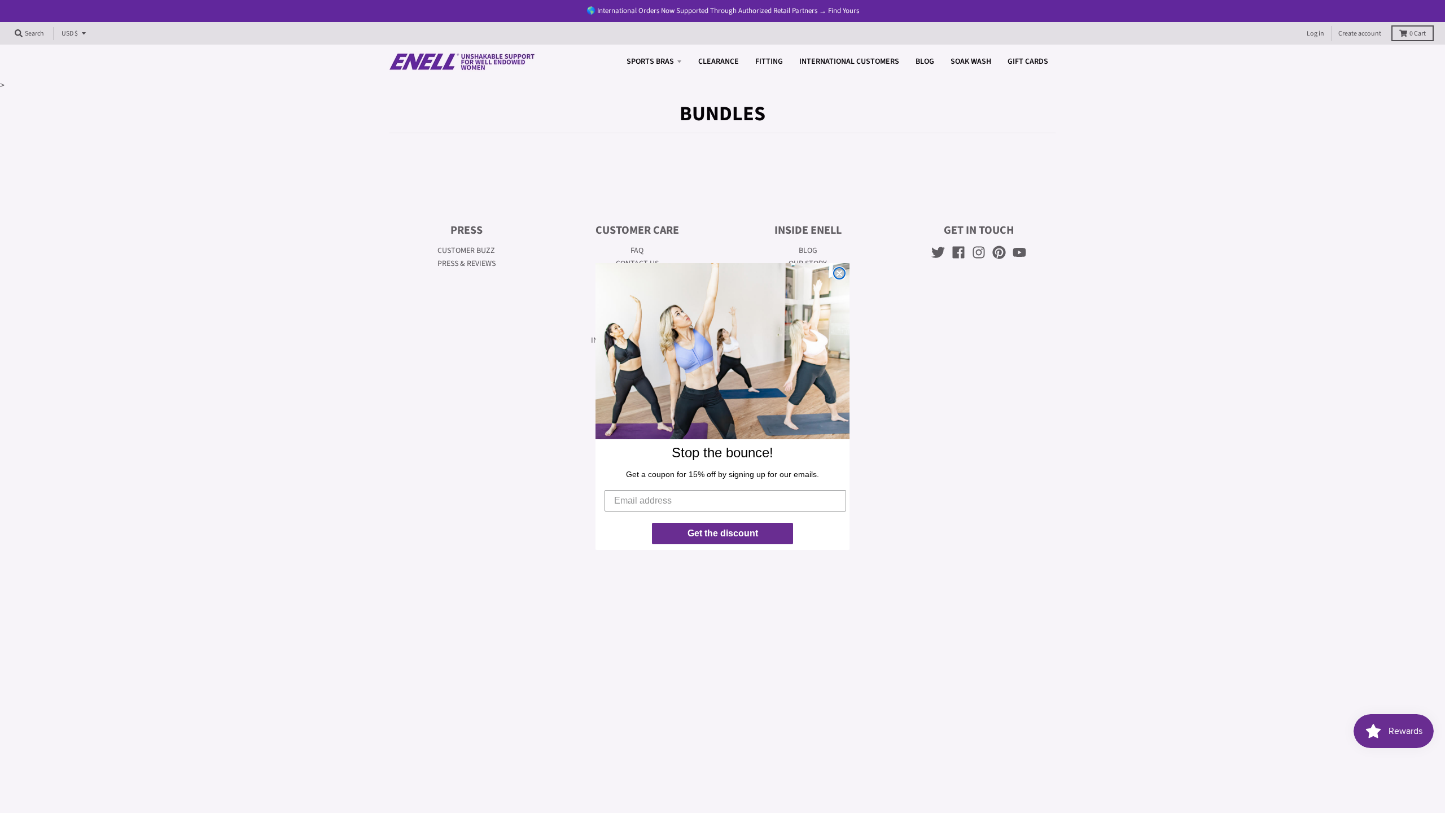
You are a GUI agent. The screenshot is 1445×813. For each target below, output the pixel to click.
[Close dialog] (839, 273)
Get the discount (723, 533)
